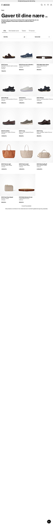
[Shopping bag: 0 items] (51, 5)
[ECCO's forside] (6, 5)
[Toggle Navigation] (1, 5)
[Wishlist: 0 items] (47, 5)
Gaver (2, 10)
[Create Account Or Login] (44, 5)
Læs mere (3, 22)
